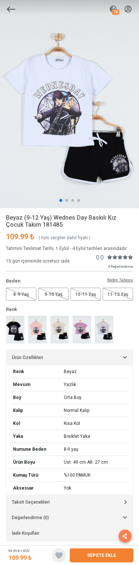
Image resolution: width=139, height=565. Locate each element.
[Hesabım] (128, 9)
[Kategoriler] (11, 9)
